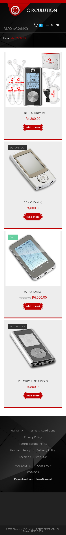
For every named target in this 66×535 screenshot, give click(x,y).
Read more (33, 216)
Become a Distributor (33, 457)
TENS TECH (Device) (33, 113)
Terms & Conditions (42, 430)
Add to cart (33, 127)
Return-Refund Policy (33, 443)
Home (6, 38)
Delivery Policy (46, 450)
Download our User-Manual (33, 479)
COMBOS (33, 472)
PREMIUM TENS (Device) (33, 381)
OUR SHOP (44, 465)
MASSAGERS (23, 465)
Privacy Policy (33, 437)
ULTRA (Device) (33, 291)
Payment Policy (20, 450)
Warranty (17, 430)
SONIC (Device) (33, 202)
